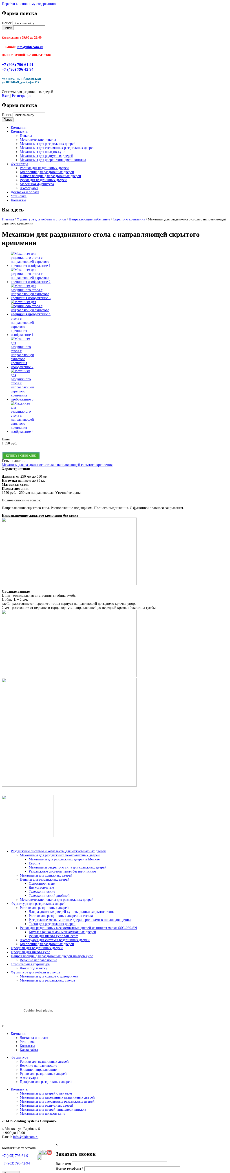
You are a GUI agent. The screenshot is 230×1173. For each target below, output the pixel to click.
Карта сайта (29, 1050)
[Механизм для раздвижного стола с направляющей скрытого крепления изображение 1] (31, 266)
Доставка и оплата (25, 192)
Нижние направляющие (38, 1069)
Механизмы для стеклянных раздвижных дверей (57, 148)
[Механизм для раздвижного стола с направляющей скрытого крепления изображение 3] (31, 298)
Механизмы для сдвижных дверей (46, 875)
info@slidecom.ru (30, 47)
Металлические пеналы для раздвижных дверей (56, 899)
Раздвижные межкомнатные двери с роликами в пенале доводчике (80, 920)
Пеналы (26, 135)
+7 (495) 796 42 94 (17, 69)
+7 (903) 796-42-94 (16, 1163)
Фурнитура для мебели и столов (41, 219)
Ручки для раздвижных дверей (43, 180)
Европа (34, 863)
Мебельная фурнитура (37, 184)
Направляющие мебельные (89, 219)
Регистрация (21, 96)
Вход (5, 96)
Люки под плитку (33, 968)
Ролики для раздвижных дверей (44, 168)
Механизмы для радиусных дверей (46, 156)
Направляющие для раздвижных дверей (50, 176)
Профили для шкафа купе (30, 952)
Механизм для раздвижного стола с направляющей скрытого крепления (57, 465)
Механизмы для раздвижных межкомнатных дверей (60, 855)
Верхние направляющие (38, 960)
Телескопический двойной (49, 895)
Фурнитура (19, 164)
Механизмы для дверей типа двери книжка (53, 160)
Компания (18, 127)
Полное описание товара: (21, 500)
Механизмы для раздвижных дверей (47, 144)
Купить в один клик (21, 455)
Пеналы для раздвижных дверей (44, 879)
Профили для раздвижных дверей (37, 948)
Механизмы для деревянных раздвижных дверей (57, 1097)
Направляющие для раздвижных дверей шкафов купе (52, 956)
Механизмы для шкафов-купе (42, 152)
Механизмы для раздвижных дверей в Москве (64, 859)
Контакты (18, 200)
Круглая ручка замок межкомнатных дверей (62, 932)
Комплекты (19, 131)
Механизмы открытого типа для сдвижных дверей (67, 867)
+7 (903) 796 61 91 (17, 64)
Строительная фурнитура (30, 964)
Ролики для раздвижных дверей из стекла (61, 916)
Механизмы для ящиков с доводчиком (49, 976)
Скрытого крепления (129, 219)
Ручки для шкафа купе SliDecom (53, 936)
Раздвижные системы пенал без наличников (63, 871)
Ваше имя (64, 1164)
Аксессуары (29, 188)
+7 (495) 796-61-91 (16, 1156)
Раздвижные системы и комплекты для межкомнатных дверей (58, 851)
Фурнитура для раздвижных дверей (38, 903)
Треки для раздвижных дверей (52, 924)
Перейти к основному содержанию (29, 4)
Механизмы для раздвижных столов (47, 980)
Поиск (7, 23)
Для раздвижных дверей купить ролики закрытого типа (72, 912)
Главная (8, 219)
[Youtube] (49, 1153)
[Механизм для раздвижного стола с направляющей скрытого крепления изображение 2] (31, 282)
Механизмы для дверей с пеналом (46, 1093)
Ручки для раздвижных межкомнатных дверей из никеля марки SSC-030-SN (78, 928)
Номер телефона (70, 1168)
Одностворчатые (42, 883)
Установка (19, 196)
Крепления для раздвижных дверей (47, 172)
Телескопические (42, 891)
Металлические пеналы (38, 139)
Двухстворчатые (41, 887)
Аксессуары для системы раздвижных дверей (55, 940)
